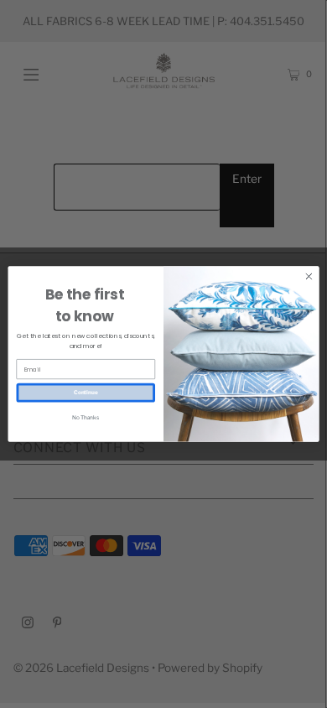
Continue (86, 392)
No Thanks (85, 417)
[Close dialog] (309, 276)
